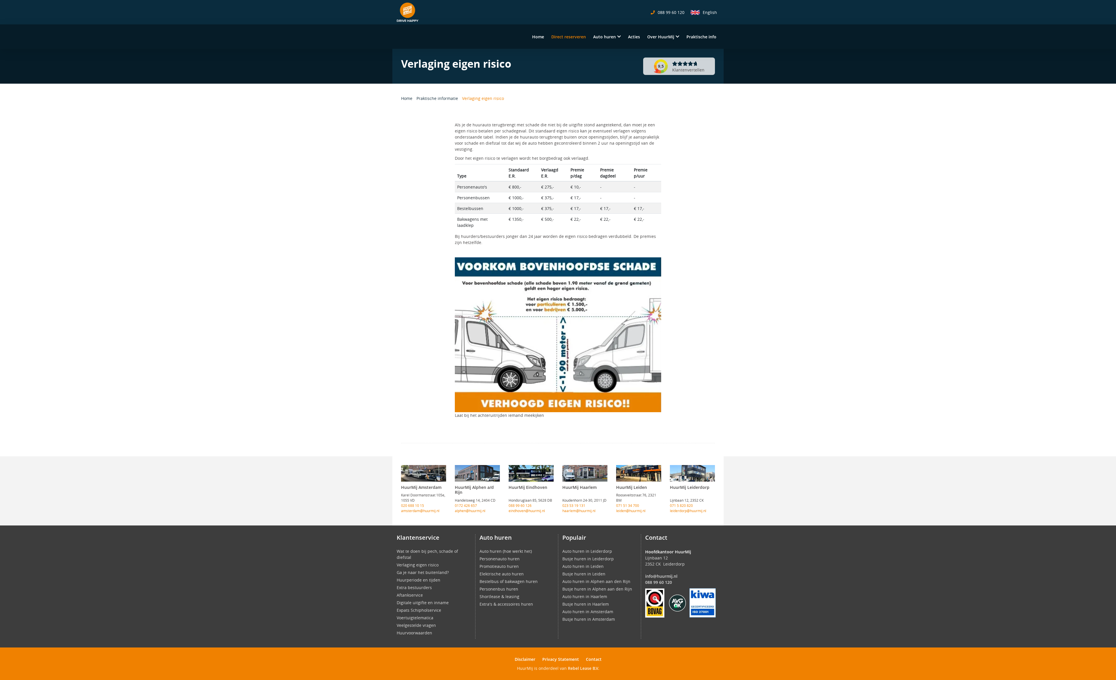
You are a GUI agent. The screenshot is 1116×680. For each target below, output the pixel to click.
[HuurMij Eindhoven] (531, 473)
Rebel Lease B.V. (583, 668)
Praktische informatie (437, 98)
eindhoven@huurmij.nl (527, 510)
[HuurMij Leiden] (638, 473)
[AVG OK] (677, 602)
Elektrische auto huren (502, 574)
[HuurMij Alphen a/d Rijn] (477, 473)
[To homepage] (408, 12)
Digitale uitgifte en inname (423, 602)
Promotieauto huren (499, 566)
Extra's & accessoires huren (506, 604)
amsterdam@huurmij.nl (420, 510)
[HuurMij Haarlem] (584, 473)
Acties (634, 37)
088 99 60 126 (520, 505)
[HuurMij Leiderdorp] (692, 473)
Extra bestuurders (414, 587)
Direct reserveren (568, 37)
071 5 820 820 (681, 505)
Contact (594, 659)
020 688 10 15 (412, 505)
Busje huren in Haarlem (585, 604)
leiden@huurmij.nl (630, 510)
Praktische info (701, 37)
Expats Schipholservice (419, 610)
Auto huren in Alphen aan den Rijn (596, 581)
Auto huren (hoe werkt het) (506, 551)
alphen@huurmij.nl (470, 510)
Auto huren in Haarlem (584, 596)
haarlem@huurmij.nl (578, 510)
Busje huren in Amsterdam (588, 619)
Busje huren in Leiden (583, 574)
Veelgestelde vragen (416, 625)
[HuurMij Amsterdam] (423, 473)
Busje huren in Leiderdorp (588, 558)
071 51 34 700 (627, 505)
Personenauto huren (500, 558)
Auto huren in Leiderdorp (587, 551)
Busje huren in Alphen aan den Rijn (597, 589)
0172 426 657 (466, 505)
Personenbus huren (499, 589)
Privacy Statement (560, 659)
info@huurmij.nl (661, 576)
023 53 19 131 (573, 505)
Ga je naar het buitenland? (423, 572)
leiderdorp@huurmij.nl (688, 510)
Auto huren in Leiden (583, 566)
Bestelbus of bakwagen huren (509, 581)
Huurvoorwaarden (414, 633)
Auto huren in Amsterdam (587, 611)
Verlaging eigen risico (418, 565)
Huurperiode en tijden (418, 580)
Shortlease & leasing (499, 596)
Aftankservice (410, 595)
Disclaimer (525, 659)
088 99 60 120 (658, 582)
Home (538, 37)
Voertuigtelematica (415, 617)
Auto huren (604, 37)
